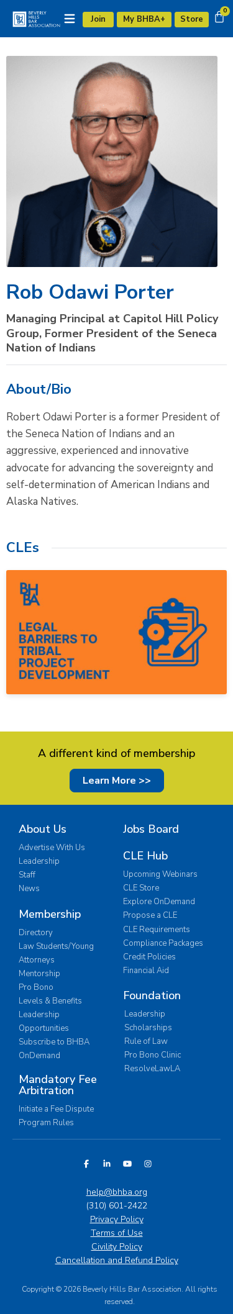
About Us (42, 829)
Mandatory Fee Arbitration (58, 1085)
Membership (50, 914)
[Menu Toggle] (69, 18)
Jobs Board (151, 829)
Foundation (152, 995)
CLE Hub (145, 855)
